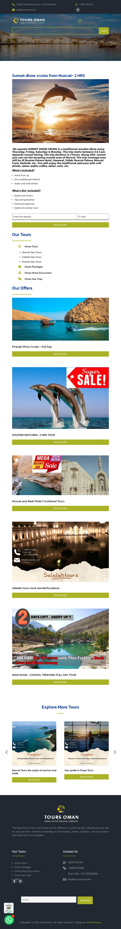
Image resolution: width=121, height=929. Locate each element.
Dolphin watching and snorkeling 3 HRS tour (84, 771)
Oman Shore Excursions (38, 273)
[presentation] (6, 752)
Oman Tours (20, 862)
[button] (9, 920)
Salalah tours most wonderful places (36, 588)
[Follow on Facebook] (77, 10)
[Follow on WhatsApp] (20, 881)
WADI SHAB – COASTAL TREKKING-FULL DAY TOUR (44, 675)
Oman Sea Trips (34, 279)
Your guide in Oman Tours (26, 770)
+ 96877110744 (86, 4)
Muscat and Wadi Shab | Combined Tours (38, 501)
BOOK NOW (60, 224)
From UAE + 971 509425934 (83, 873)
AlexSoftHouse (93, 922)
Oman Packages (34, 267)
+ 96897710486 (75, 868)
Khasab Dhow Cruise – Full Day (32, 347)
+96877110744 (75, 862)
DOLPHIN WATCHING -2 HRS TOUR (33, 435)
